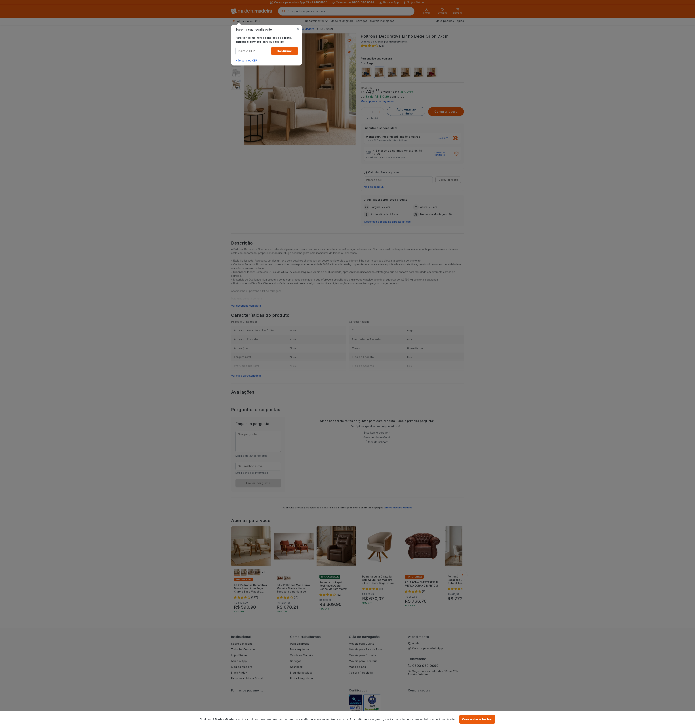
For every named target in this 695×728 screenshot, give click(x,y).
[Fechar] (298, 29)
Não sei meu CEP (246, 60)
